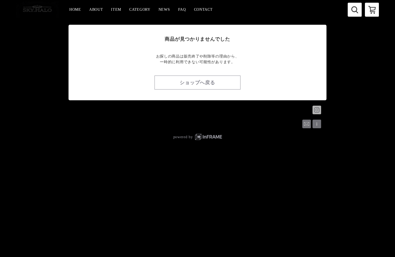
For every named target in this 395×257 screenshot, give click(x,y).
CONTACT (203, 10)
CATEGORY (139, 10)
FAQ (182, 10)
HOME (75, 10)
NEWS (164, 10)
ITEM (116, 10)
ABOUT (96, 10)
